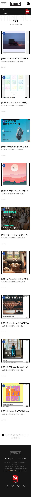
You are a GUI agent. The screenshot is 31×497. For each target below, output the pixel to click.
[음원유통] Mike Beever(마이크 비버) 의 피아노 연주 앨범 (15, 323)
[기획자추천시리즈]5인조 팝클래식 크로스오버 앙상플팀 (15, 235)
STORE (3, 3)
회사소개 (7, 459)
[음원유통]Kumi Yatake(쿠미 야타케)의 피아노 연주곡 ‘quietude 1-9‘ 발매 (15, 103)
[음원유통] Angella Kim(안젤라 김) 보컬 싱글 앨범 (15, 411)
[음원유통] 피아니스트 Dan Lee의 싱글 (14, 367)
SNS (4, 9)
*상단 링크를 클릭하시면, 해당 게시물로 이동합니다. (13, 61)
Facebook (5, 13)
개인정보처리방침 (22, 459)
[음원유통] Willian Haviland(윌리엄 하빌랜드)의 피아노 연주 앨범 (15, 279)
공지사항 (13, 459)
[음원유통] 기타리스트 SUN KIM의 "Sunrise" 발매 (15, 191)
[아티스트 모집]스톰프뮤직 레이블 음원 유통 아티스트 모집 (15, 147)
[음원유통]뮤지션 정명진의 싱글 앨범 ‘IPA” (15, 59)
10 (12, 438)
